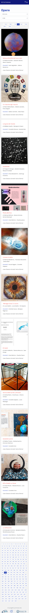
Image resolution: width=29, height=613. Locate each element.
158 (5, 579)
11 (22, 544)
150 (26, 24)
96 (7, 563)
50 (6, 24)
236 (9, 598)
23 (26, 546)
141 (8, 574)
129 (23, 570)
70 (18, 557)
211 (8, 592)
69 (16, 557)
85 (5, 561)
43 (26, 550)
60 (18, 555)
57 (10, 555)
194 (5, 587)
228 (9, 596)
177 (8, 583)
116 (13, 568)
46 (7, 552)
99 (15, 563)
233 (25, 596)
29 (15, 548)
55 (5, 555)
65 (5, 557)
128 (20, 570)
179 (14, 583)
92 (23, 561)
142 (11, 574)
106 (11, 566)
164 (23, 579)
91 (21, 561)
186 (8, 585)
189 (17, 585)
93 (26, 561)
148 (2, 577)
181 (20, 583)
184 (2, 585)
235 (6, 598)
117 (15, 568)
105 (8, 566)
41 (21, 550)
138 (23, 572)
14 (4, 546)
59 (15, 555)
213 (14, 592)
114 (7, 568)
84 (2, 561)
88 (13, 561)
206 (19, 590)
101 (21, 563)
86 (8, 561)
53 (25, 552)
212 (11, 592)
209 (3, 592)
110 (23, 566)
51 (20, 552)
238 (16, 598)
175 (2, 583)
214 (17, 592)
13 (2, 546)
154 (20, 577)
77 (10, 559)
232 (22, 596)
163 (20, 579)
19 (16, 546)
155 (23, 577)
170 (14, 581)
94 (2, 563)
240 (22, 598)
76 (7, 559)
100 (10, 24)
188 (14, 585)
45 (5, 552)
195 (8, 587)
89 (16, 561)
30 (18, 548)
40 (18, 550)
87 (10, 561)
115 (10, 568)
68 (13, 557)
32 (23, 548)
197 (14, 587)
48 (13, 552)
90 (18, 561)
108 (18, 566)
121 (26, 568)
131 (15, 24)
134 (11, 572)
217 (26, 592)
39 (16, 550)
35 (5, 550)
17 (11, 546)
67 (10, 557)
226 (3, 596)
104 (5, 566)
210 (6, 592)
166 (2, 581)
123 (5, 570)
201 (2, 590)
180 (17, 583)
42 (23, 550)
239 (19, 598)
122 (2, 570)
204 (12, 590)
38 (13, 550)
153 (17, 577)
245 (12, 601)
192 (26, 585)
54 (2, 555)
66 (8, 557)
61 (20, 555)
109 (20, 566)
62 (23, 555)
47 (10, 552)
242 (3, 601)
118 (18, 568)
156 (26, 577)
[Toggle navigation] (26, 2)
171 (17, 581)
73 (26, 557)
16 (9, 546)
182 (23, 583)
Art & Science (5, 2)
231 (19, 596)
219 (5, 594)
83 (26, 559)
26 (7, 548)
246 (10, 26)
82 (23, 559)
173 (23, 581)
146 (23, 574)
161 (14, 579)
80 (18, 559)
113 (5, 568)
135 (14, 572)
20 (18, 546)
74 (2, 559)
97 (10, 563)
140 (5, 574)
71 (21, 557)
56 (7, 555)
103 (2, 566)
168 (9, 581)
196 (11, 587)
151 (11, 577)
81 (20, 559)
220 (9, 594)
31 (20, 548)
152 (14, 577)
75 (5, 559)
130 (26, 570)
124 (8, 570)
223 (18, 594)
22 (23, 546)
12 (24, 544)
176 (5, 583)
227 (6, 596)
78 (13, 559)
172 (20, 581)
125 (11, 570)
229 (12, 596)
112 (2, 568)
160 (11, 579)
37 (10, 550)
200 (5, 26)
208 (26, 590)
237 (13, 598)
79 (15, 559)
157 (2, 579)
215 (20, 592)
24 (2, 548)
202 (6, 590)
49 (15, 552)
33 (26, 548)
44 (2, 552)
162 (17, 579)
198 (17, 587)
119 (20, 568)
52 (23, 552)
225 (24, 594)
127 (17, 570)
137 (20, 572)
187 (11, 585)
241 (25, 598)
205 (16, 590)
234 (3, 598)
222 (15, 594)
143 (14, 574)
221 (11, 594)
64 (2, 557)
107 (14, 566)
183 (26, 583)
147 (26, 574)
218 (2, 594)
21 (21, 546)
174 (26, 581)
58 (13, 555)
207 (22, 590)
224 (21, 594)
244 (9, 601)
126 (14, 570)
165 (26, 579)
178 (11, 583)
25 (5, 548)
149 (5, 577)
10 (20, 544)
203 (9, 590)
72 (23, 557)
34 (2, 550)
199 (20, 587)
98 (13, 563)
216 (23, 592)
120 (23, 568)
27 (10, 548)
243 (6, 601)
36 (8, 550)
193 (2, 587)
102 (24, 563)
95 (5, 563)
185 (5, 585)
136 (17, 572)
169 (11, 581)
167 (5, 581)
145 (20, 574)
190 (20, 585)
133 (21, 24)
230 (16, 596)
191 (23, 585)
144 (17, 574)
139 (2, 574)
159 (8, 579)
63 (26, 555)
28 (13, 548)
